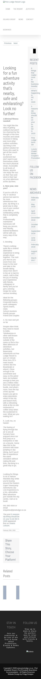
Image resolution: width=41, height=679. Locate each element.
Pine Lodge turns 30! (33, 141)
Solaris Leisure (9, 524)
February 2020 (35, 199)
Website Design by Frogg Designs (20, 674)
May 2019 (33, 205)
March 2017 (33, 259)
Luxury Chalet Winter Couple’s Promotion (35, 153)
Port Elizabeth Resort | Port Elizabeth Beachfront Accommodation (21, 670)
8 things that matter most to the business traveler (35, 77)
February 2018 (35, 245)
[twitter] (30, 647)
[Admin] (29, 651)
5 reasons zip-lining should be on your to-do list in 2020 (11, 517)
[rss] (33, 647)
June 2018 (33, 239)
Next (15, 43)
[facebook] (26, 647)
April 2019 (33, 212)
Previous (7, 43)
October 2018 (34, 225)
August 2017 (34, 252)
